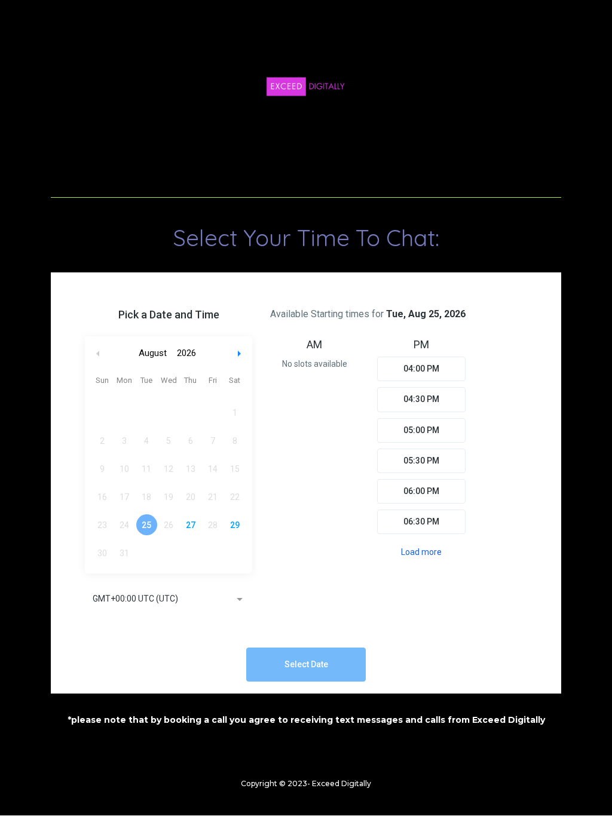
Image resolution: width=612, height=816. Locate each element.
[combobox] (168, 600)
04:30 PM (421, 399)
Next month (241, 353)
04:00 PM (421, 368)
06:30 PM (421, 521)
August (153, 353)
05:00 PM (421, 430)
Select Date (306, 664)
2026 (186, 353)
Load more (421, 552)
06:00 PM (421, 491)
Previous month (98, 353)
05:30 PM (421, 460)
